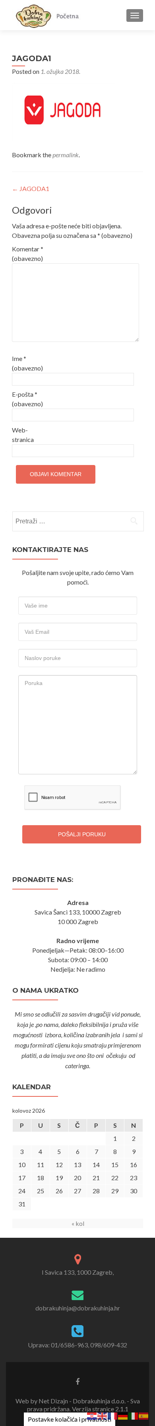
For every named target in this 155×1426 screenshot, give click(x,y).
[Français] (113, 1415)
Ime (27, 363)
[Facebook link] (77, 1381)
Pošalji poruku (82, 834)
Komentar (27, 253)
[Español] (144, 1415)
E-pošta (27, 398)
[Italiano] (133, 1415)
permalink (65, 154)
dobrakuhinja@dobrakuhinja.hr (77, 1308)
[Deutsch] (123, 1415)
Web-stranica (23, 434)
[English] (102, 1415)
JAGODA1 (30, 188)
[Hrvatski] (92, 1415)
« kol (78, 1223)
